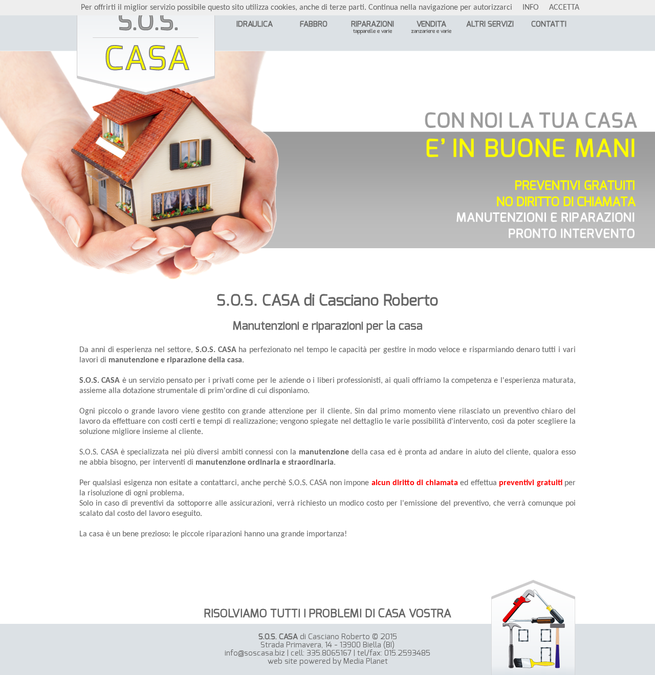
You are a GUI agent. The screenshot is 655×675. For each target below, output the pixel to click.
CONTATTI (548, 24)
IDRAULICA (254, 24)
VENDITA (431, 27)
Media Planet (365, 661)
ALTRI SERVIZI (490, 24)
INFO (530, 8)
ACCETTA (564, 8)
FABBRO (314, 24)
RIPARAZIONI (372, 27)
